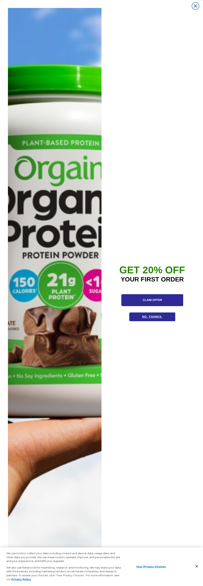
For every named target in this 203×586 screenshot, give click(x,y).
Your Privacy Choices (151, 566)
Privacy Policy (21, 579)
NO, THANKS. (152, 316)
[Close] (196, 566)
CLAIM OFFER (152, 300)
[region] (101, 566)
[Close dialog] (195, 6)
